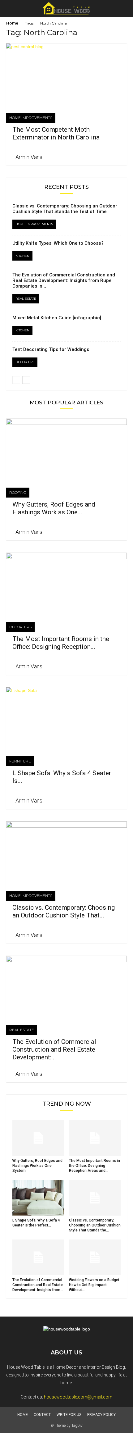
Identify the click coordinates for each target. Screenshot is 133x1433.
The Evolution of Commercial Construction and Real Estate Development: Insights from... (37, 1285)
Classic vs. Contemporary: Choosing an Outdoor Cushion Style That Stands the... (95, 1225)
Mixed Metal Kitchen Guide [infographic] (56, 318)
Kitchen (22, 256)
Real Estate (25, 299)
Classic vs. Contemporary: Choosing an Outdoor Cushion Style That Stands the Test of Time (64, 208)
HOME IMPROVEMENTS (30, 117)
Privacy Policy (101, 1415)
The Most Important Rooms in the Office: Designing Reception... (60, 642)
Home (12, 23)
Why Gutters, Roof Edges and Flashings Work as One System (37, 1165)
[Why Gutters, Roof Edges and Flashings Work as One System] (66, 449)
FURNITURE (20, 761)
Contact (42, 1415)
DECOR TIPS (24, 362)
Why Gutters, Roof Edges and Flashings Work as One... (53, 508)
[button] (124, 8)
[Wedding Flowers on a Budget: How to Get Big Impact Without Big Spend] (95, 1257)
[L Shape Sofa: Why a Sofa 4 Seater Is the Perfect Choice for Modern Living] (66, 717)
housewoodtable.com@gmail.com (78, 1396)
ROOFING (17, 492)
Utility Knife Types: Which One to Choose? (58, 243)
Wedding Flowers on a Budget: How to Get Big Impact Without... (94, 1285)
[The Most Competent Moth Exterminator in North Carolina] (66, 73)
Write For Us (69, 1415)
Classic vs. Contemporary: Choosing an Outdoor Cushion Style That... (63, 911)
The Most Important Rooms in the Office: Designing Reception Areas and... (94, 1165)
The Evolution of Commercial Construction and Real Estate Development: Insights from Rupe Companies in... (63, 280)
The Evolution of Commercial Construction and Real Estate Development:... (54, 1049)
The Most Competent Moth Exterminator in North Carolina (56, 133)
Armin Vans (28, 157)
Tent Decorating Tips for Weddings (50, 349)
